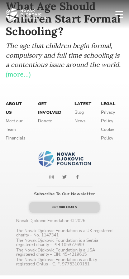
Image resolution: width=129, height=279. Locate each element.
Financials (15, 138)
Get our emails (64, 207)
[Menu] (114, 14)
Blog (79, 112)
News (80, 121)
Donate (45, 121)
